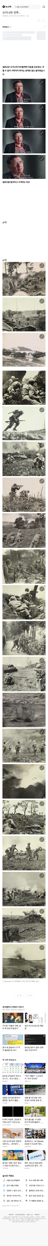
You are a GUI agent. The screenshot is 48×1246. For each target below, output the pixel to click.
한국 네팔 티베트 (13, 1185)
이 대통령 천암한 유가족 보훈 (37, 1201)
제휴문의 (37, 1214)
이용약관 (10, 1214)
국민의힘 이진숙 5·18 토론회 (37, 1185)
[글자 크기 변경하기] (39, 20)
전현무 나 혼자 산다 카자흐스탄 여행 (15, 1191)
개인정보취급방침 (20, 1214)
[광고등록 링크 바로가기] (45, 27)
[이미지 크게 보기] (41, 82)
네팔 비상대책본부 (13, 1180)
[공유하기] (43, 20)
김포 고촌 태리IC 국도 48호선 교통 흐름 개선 (15, 1201)
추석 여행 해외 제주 (36, 1180)
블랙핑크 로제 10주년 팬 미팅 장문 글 (37, 1191)
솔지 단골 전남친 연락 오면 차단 (37, 1196)
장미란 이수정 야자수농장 (15, 1196)
